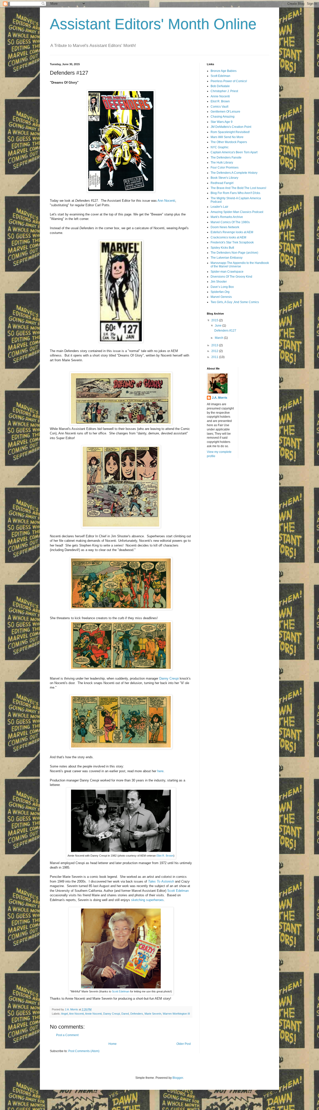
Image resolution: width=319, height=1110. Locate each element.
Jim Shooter (219, 281)
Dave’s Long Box (222, 287)
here (160, 771)
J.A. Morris (219, 397)
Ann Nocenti (166, 200)
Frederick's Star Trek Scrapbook (232, 242)
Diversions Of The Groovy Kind (231, 276)
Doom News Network (225, 227)
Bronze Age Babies (224, 71)
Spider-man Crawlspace (227, 271)
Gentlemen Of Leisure (225, 111)
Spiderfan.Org (220, 292)
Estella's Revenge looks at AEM (232, 232)
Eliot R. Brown (164, 855)
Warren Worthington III (176, 1013)
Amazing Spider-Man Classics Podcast (237, 212)
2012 (215, 351)
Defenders (136, 1013)
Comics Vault (219, 106)
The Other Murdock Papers (229, 142)
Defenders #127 (225, 330)
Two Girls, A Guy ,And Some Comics (235, 302)
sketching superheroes (147, 900)
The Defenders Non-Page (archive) (234, 252)
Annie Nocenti (93, 1013)
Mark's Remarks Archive (227, 217)
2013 (215, 345)
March (219, 338)
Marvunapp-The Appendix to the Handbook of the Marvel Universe (240, 264)
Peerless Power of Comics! (229, 81)
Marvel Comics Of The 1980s (230, 222)
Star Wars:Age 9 (222, 122)
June (218, 325)
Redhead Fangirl (222, 183)
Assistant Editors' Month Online (153, 24)
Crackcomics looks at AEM (228, 237)
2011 (215, 357)
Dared (125, 1013)
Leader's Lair (219, 206)
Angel (64, 1013)
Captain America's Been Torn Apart (234, 152)
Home (112, 1044)
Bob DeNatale (220, 86)
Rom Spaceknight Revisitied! (230, 132)
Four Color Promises (225, 167)
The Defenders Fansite (226, 157)
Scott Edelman (178, 891)
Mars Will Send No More (227, 137)
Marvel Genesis (221, 297)
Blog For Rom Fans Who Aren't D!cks (235, 193)
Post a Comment (67, 1035)
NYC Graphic (220, 147)
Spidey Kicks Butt (222, 247)
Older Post (183, 1044)
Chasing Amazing (223, 116)
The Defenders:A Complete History (234, 173)
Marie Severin (153, 1013)
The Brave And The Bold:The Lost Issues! (238, 188)
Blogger (177, 1078)
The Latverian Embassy (226, 257)
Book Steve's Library (224, 178)
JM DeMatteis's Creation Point (231, 127)
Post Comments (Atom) (83, 1051)
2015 (215, 320)
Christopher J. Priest (224, 91)
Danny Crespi (169, 678)
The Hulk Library (222, 162)
